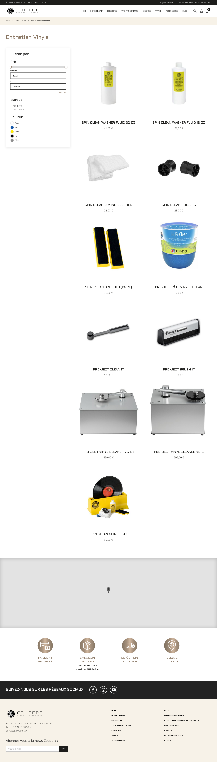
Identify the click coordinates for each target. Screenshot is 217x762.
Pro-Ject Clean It (108, 369)
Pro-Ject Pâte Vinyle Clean (179, 287)
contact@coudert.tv (38, 2)
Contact (169, 741)
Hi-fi (113, 711)
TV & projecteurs (121, 726)
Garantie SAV (171, 726)
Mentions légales (174, 716)
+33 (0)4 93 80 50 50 (16, 2)
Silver (17, 140)
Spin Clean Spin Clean (108, 534)
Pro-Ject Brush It (179, 369)
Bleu (16, 127)
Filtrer (62, 92)
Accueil (8, 20)
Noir (16, 136)
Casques (116, 731)
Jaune (17, 131)
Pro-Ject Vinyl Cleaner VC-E (179, 452)
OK (63, 748)
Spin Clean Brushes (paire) (108, 287)
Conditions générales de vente (181, 721)
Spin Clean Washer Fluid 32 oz (108, 123)
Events (168, 731)
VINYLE (18, 20)
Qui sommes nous (173, 736)
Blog (166, 711)
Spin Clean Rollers (179, 205)
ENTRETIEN (29, 20)
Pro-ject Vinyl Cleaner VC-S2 (108, 452)
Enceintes (116, 721)
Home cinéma (118, 716)
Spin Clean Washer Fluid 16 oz (178, 123)
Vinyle (114, 736)
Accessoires (118, 741)
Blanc (17, 123)
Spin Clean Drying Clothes (108, 205)
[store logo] (22, 11)
